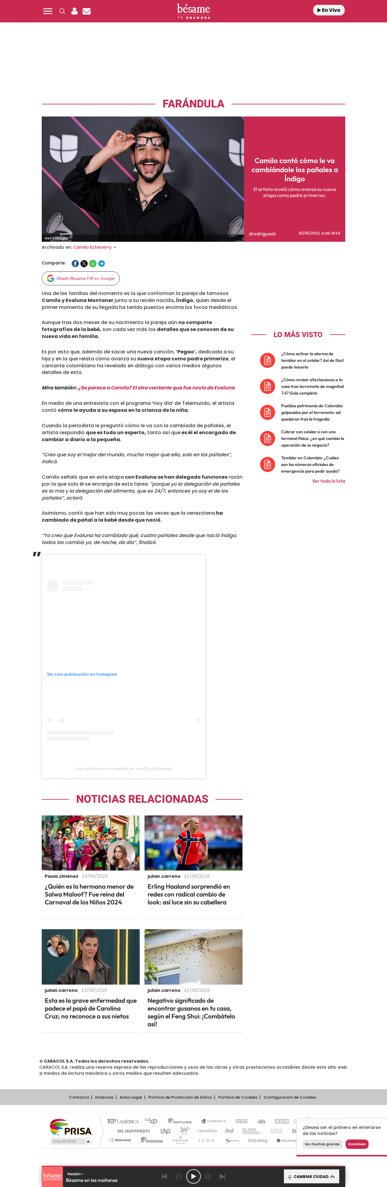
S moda (231, 1140)
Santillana (182, 1122)
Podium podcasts (180, 1140)
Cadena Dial (229, 1131)
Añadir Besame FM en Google (86, 278)
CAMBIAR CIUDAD (311, 1176)
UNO (166, 1131)
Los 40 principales (153, 1122)
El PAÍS (124, 1122)
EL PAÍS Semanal (252, 1131)
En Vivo (330, 10)
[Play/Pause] (193, 1176)
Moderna (150, 1140)
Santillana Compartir (214, 1122)
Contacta (79, 1097)
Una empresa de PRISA (71, 1126)
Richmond (121, 1140)
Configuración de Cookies (290, 1097)
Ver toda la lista (328, 481)
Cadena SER (240, 1122)
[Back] (164, 1176)
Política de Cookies (237, 1097)
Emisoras (104, 1097)
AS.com (259, 1122)
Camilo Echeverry (92, 247)
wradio (183, 1131)
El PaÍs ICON (206, 1140)
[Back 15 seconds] (179, 1176)
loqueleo (258, 1140)
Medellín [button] (74, 1174)
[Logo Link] (193, 11)
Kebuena (295, 1131)
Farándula (193, 104)
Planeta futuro (273, 1131)
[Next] (222, 1176)
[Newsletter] (86, 11)
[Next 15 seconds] (208, 1176)
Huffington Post (132, 1131)
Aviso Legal (131, 1097)
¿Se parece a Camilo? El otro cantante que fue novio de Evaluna (156, 387)
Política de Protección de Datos (180, 1097)
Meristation (287, 1140)
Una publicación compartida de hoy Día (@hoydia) (124, 768)
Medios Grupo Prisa (70, 1141)
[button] (47, 11)
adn (279, 1122)
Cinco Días (206, 1131)
